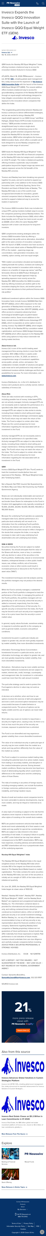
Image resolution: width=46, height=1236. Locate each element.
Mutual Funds (29, 1162)
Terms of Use (16, 1223)
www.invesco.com (9, 375)
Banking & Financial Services (8, 1163)
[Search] (43, 3)
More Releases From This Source (13, 1134)
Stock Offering (7, 1182)
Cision (27, 1232)
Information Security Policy (16, 1226)
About (23, 1207)
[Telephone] (37, 3)
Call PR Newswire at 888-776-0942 (23, 1215)
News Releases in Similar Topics (13, 1187)
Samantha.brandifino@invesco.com (16, 977)
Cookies (23, 1229)
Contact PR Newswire (22, 1202)
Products (22, 1204)
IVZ (12, 79)
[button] (23, 38)
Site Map (31, 1226)
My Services (22, 1209)
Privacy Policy (28, 1223)
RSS (37, 1226)
